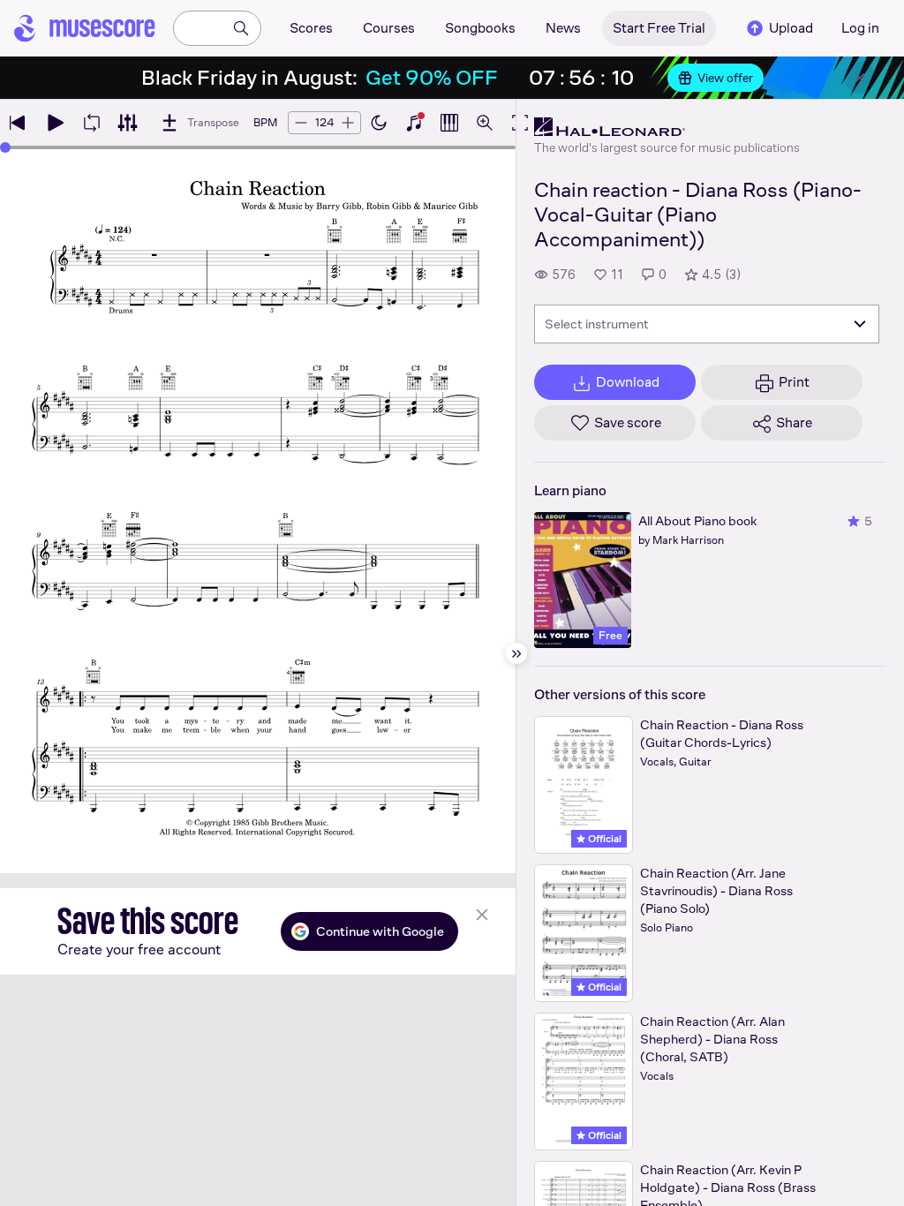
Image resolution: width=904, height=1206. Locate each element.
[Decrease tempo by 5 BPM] (301, 122)
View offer (725, 78)
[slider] (5, 147)
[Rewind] (17, 122)
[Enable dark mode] (378, 122)
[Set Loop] (91, 122)
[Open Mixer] (127, 122)
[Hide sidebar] (516, 653)
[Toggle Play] (54, 122)
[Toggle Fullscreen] (520, 122)
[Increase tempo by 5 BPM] (347, 122)
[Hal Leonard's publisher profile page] (667, 127)
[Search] (241, 28)
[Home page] (84, 28)
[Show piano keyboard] (414, 122)
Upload (791, 27)
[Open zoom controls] (484, 122)
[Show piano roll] (449, 122)
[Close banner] (860, 78)
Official (603, 839)
